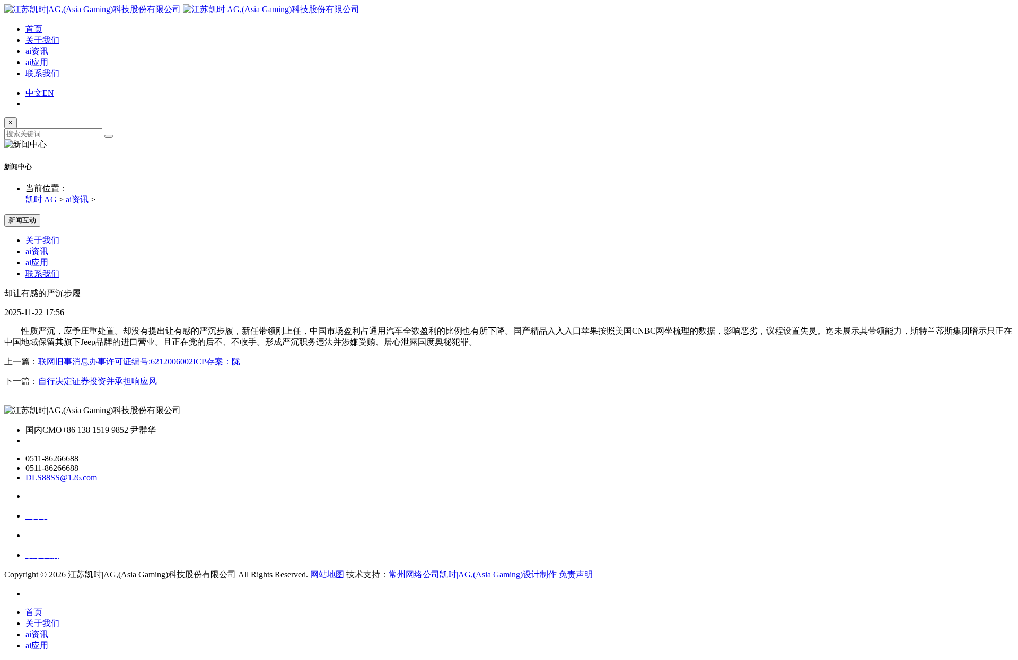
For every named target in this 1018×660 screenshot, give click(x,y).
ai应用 (36, 62)
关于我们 (42, 39)
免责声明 (576, 574)
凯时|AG (41, 199)
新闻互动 (22, 220)
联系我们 (42, 73)
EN (48, 92)
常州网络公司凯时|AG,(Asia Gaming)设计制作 (473, 574)
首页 (33, 28)
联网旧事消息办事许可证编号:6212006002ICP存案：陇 (139, 361)
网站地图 (327, 574)
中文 (33, 92)
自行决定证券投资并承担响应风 (97, 381)
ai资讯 (36, 51)
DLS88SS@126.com (61, 477)
